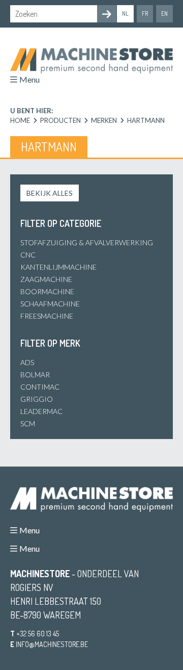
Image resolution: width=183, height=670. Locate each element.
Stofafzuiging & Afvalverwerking (86, 242)
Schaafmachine (50, 303)
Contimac (39, 386)
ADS (27, 362)
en (164, 13)
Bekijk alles (49, 193)
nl (125, 13)
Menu (29, 79)
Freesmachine (46, 316)
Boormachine (47, 291)
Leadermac (41, 411)
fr (145, 13)
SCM (27, 423)
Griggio (36, 399)
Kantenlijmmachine (58, 267)
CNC (28, 254)
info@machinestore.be (52, 644)
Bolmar (35, 374)
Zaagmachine (46, 279)
